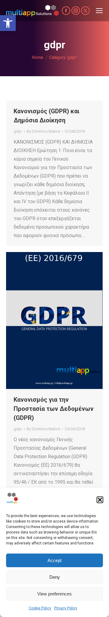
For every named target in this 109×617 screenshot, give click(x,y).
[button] (8, 23)
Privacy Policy (65, 608)
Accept (54, 560)
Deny (54, 577)
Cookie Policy (40, 608)
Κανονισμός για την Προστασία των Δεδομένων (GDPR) (54, 408)
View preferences (54, 593)
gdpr (18, 131)
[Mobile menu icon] (99, 10)
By (43, 131)
